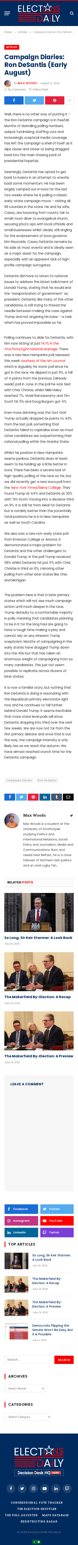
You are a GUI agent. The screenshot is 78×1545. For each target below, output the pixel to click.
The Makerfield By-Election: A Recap (37, 997)
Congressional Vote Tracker (37, 1502)
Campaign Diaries (19, 780)
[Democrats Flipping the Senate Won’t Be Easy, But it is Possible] (16, 1331)
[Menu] (7, 13)
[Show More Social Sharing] (69, 100)
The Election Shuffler (37, 1509)
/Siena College (36, 487)
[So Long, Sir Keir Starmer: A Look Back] (39, 912)
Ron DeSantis (47, 780)
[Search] (71, 13)
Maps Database (55, 1515)
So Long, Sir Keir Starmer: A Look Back (38, 937)
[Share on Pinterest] (54, 100)
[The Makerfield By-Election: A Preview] (39, 1030)
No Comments (17, 89)
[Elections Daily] (39, 13)
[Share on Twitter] (34, 100)
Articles (12, 47)
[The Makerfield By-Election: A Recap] (39, 971)
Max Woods (27, 83)
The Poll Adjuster (21, 1515)
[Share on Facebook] (14, 100)
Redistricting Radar (39, 1521)
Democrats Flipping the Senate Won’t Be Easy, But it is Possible (52, 1329)
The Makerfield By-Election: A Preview (38, 1056)
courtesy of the (43, 360)
